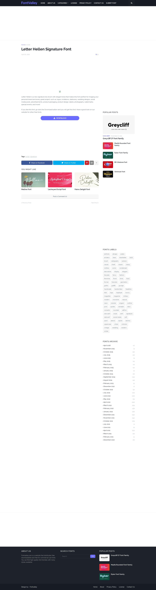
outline (129, 303)
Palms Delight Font (82, 189)
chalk (113, 264)
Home (23, 44)
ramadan (121, 306)
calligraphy (114, 261)
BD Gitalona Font (120, 162)
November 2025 (119, 349)
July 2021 (119, 424)
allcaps (115, 254)
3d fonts (106, 254)
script (28, 44)
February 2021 (119, 437)
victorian (124, 324)
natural (124, 299)
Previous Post (26, 203)
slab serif (107, 317)
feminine (107, 278)
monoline (116, 299)
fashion (121, 275)
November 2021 (119, 418)
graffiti (113, 285)
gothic (106, 285)
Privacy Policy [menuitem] (85, 3)
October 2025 (119, 352)
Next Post (94, 203)
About (102, 587)
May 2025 (119, 361)
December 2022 (119, 386)
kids (105, 292)
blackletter (122, 257)
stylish (120, 320)
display (116, 271)
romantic (107, 310)
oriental (113, 303)
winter (106, 331)
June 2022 (119, 396)
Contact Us (131, 587)
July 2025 (119, 355)
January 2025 (119, 371)
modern (106, 299)
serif (121, 313)
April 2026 (119, 345)
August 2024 (119, 380)
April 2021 (119, 430)
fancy (114, 275)
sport (106, 320)
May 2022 (119, 399)
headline (128, 289)
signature (33, 156)
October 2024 (119, 374)
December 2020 (119, 440)
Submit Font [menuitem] (111, 3)
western (124, 327)
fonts (121, 278)
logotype (119, 292)
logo (111, 292)
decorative (107, 271)
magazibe (107, 296)
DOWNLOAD (61, 118)
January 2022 (119, 411)
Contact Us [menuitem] (99, 3)
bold (131, 257)
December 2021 (119, 415)
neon (106, 303)
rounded (116, 310)
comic (114, 268)
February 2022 (119, 408)
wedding (115, 327)
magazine (117, 296)
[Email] (92, 163)
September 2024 (119, 377)
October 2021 (119, 421)
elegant (124, 271)
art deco (107, 257)
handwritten (118, 289)
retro (128, 306)
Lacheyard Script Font (57, 189)
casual (106, 264)
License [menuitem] (74, 3)
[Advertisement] (78, 23)
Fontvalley (33, 587)
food (127, 278)
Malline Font (26, 189)
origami (121, 303)
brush (106, 261)
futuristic (114, 282)
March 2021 (119, 433)
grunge (121, 285)
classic (120, 264)
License (121, 587)
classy (128, 264)
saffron (124, 310)
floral (115, 278)
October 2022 (119, 389)
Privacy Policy (111, 587)
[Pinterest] (87, 163)
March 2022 (119, 405)
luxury (127, 292)
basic (114, 257)
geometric (124, 282)
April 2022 (119, 402)
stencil (113, 320)
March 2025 (119, 364)
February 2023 (119, 383)
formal (106, 282)
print (105, 306)
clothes (106, 268)
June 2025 (119, 358)
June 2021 (119, 427)
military (125, 296)
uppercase (107, 324)
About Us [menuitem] (51, 3)
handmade (107, 289)
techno (128, 320)
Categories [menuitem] (62, 3)
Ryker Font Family (121, 153)
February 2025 (119, 367)
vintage (106, 327)
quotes (112, 306)
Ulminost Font (119, 172)
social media (117, 317)
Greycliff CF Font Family (113, 138)
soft (126, 317)
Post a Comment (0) (60, 196)
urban (116, 324)
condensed (123, 268)
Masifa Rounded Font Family (122, 144)
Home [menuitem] (43, 3)
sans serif (107, 313)
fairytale (106, 275)
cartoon (124, 261)
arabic (122, 254)
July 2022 (119, 393)
